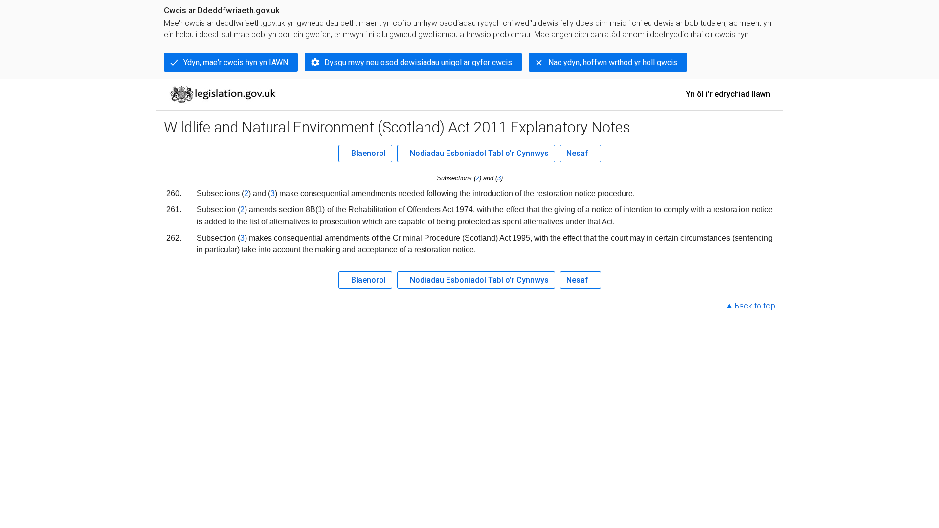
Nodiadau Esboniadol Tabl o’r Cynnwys (479, 153)
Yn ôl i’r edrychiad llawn (728, 94)
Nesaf (577, 153)
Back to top (755, 305)
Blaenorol (368, 153)
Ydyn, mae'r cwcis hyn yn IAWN (235, 62)
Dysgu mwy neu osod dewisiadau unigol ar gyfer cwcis (418, 62)
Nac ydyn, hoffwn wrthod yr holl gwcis (612, 62)
